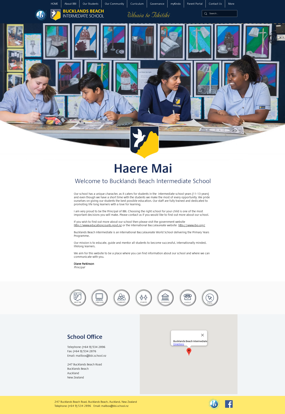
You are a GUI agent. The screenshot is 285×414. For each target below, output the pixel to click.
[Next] (263, 86)
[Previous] (21, 86)
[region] (77, 298)
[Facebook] (229, 404)
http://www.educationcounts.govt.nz (98, 225)
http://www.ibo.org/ (191, 225)
